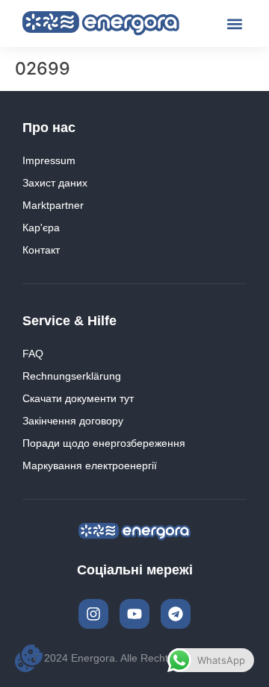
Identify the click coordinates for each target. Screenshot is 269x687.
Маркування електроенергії (89, 465)
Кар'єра (41, 227)
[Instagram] (93, 614)
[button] (234, 23)
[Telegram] (176, 614)
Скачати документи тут (78, 398)
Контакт (41, 250)
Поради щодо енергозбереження (103, 443)
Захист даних (54, 183)
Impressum (48, 160)
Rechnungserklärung (71, 376)
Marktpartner (53, 205)
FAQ (32, 354)
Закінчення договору (72, 421)
